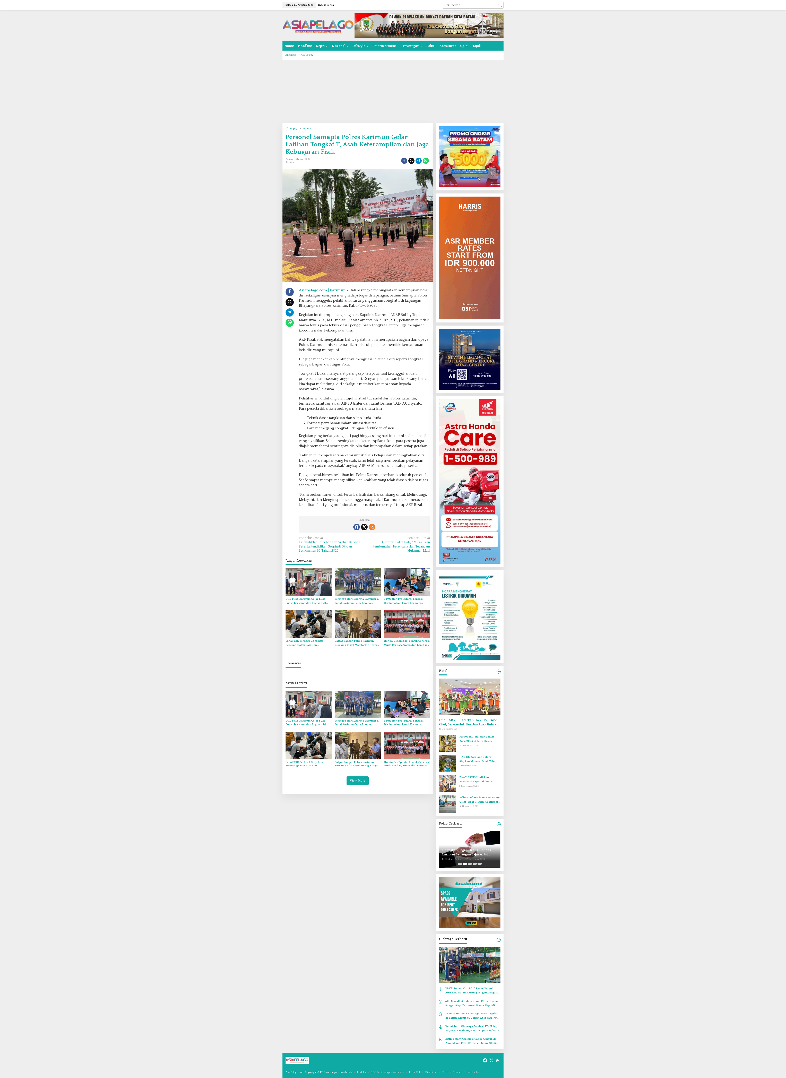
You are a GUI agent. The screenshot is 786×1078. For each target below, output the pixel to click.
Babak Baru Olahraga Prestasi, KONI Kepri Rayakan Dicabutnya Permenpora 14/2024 (472, 1028)
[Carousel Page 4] (475, 864)
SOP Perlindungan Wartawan (387, 1072)
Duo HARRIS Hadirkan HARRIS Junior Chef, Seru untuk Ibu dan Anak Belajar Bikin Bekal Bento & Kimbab (468, 722)
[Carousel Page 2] (465, 864)
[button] (500, 5)
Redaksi (361, 1072)
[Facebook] (356, 527)
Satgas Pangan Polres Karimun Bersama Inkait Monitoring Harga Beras (356, 643)
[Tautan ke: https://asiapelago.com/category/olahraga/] (498, 939)
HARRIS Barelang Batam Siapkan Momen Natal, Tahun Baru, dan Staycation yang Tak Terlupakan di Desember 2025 (478, 760)
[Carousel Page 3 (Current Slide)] (470, 864)
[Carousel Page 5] (480, 864)
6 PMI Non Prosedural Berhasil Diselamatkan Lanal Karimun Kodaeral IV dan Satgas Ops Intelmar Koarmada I (403, 601)
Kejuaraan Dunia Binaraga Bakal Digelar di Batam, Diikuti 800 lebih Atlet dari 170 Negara (471, 1016)
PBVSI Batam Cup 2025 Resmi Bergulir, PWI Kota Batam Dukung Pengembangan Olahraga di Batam (471, 991)
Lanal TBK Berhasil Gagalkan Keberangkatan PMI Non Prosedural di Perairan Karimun (306, 643)
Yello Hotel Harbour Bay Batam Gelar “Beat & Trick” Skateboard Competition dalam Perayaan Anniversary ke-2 (479, 800)
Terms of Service (452, 1072)
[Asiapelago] (318, 25)
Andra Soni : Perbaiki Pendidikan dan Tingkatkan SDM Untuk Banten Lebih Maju (469, 852)
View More (357, 780)
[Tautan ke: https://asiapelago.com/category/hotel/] (498, 671)
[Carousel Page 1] (460, 864)
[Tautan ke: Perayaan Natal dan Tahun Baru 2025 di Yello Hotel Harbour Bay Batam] (447, 743)
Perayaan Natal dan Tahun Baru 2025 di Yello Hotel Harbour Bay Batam (476, 739)
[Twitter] (364, 527)
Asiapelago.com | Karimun (322, 290)
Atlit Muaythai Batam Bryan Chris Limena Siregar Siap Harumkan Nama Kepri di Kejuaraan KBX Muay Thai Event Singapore (472, 1004)
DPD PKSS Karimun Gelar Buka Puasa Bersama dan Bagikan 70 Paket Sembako (306, 601)
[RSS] (372, 527)
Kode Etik (415, 1072)
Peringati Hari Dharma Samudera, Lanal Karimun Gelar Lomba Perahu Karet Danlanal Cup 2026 (357, 601)
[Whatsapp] (426, 161)
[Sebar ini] (404, 161)
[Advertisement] (393, 91)
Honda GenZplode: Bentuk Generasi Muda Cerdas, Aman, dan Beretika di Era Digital (407, 643)
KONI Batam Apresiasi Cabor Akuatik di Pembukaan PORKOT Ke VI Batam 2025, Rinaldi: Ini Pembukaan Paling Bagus (470, 1041)
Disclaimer (431, 1072)
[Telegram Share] (419, 161)
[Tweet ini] (411, 161)
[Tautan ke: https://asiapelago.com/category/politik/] (498, 824)
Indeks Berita (474, 1072)
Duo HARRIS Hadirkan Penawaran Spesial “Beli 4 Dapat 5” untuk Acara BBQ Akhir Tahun (479, 780)
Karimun (290, 162)
